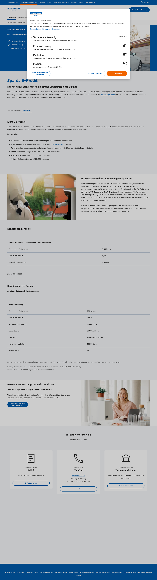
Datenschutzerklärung (39, 29)
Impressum (56, 29)
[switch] (125, 45)
